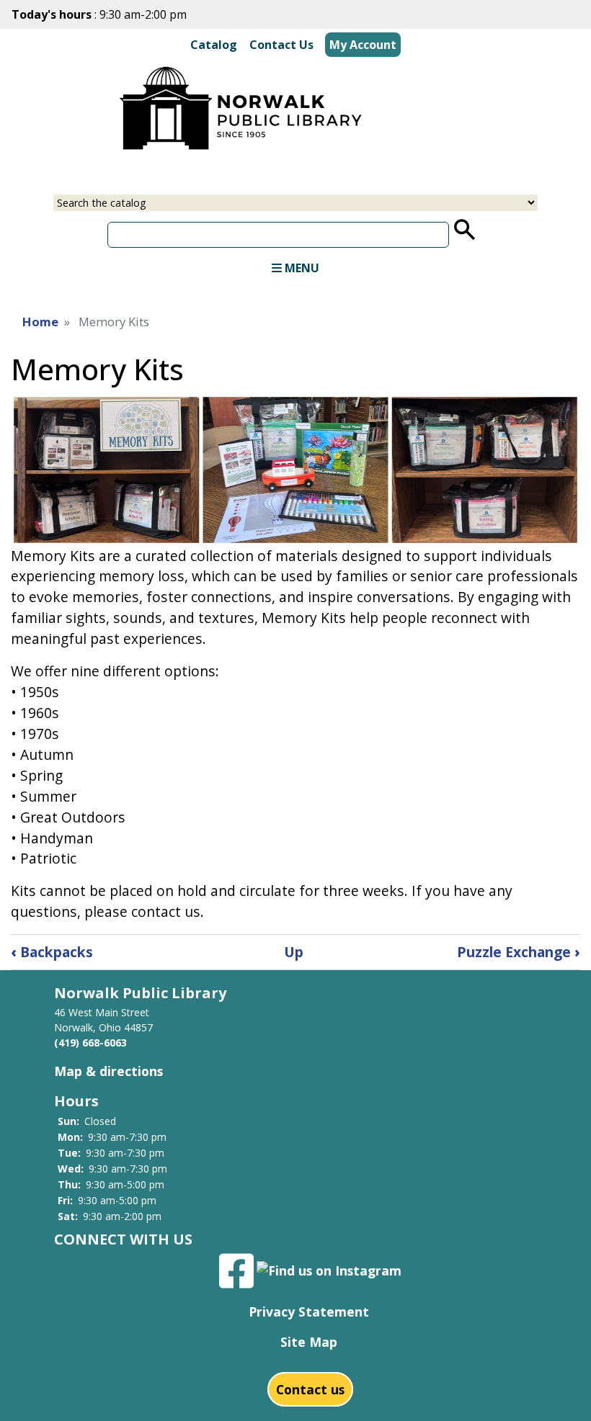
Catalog (213, 45)
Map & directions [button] (108, 1071)
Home (40, 321)
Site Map (308, 1341)
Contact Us (281, 45)
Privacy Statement (309, 1311)
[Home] (242, 106)
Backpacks (52, 951)
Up (293, 951)
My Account (362, 45)
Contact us (310, 1389)
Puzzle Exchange (518, 951)
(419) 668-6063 (90, 1042)
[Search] (465, 229)
